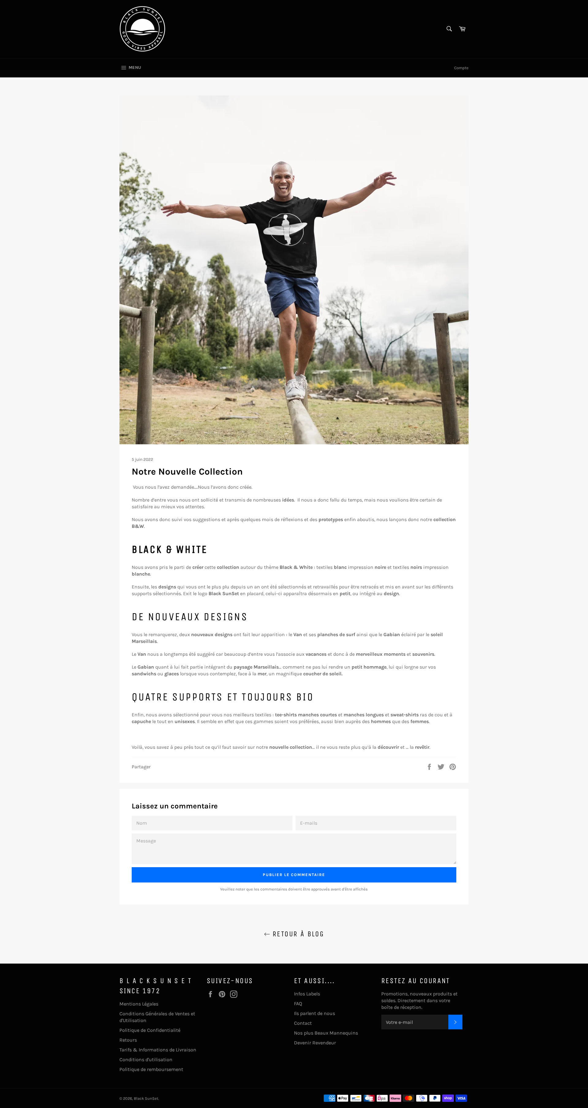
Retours (128, 1040)
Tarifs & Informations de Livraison (157, 1050)
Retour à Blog (297, 934)
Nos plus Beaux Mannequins (326, 1033)
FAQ (298, 1003)
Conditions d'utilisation (145, 1059)
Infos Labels (307, 994)
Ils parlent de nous (314, 1013)
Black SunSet (146, 1098)
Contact (303, 1023)
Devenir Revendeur (315, 1043)
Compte (461, 67)
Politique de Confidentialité (149, 1030)
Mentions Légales (138, 1004)
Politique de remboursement (151, 1069)
